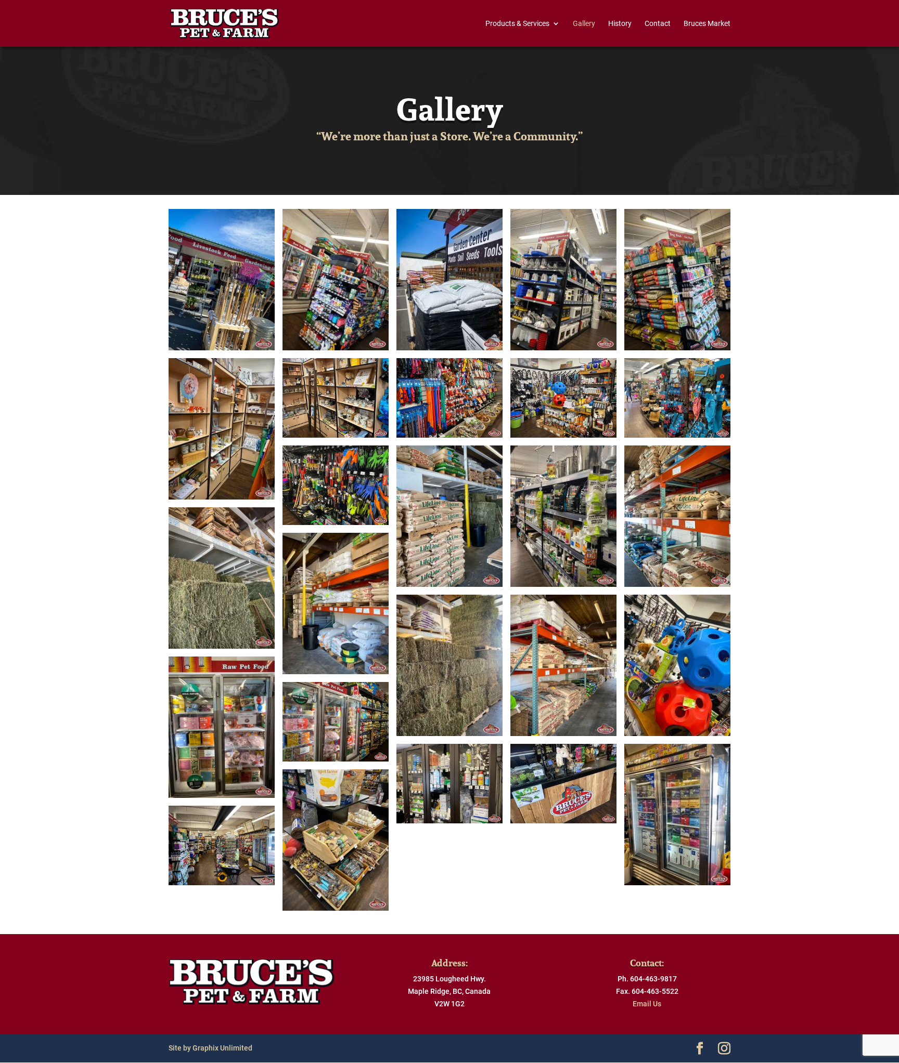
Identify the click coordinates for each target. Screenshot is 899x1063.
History (620, 24)
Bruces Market (707, 24)
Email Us (647, 1004)
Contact (658, 24)
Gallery (584, 24)
